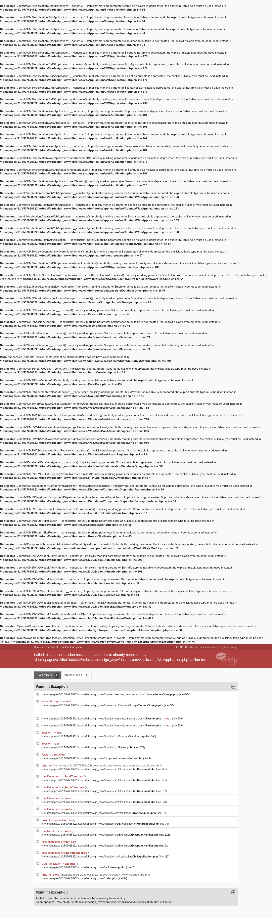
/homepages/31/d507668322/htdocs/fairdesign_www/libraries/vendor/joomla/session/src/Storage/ (111, 694)
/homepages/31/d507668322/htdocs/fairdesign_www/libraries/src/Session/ (94, 736)
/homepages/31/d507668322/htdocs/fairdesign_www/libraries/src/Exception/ (101, 834)
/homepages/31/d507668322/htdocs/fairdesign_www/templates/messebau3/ (93, 758)
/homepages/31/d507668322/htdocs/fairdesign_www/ (80, 878)
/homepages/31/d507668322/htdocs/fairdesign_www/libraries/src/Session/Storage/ (103, 705)
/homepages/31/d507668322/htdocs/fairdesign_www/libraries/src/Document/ (99, 769)
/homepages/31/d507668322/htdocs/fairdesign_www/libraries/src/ (88, 747)
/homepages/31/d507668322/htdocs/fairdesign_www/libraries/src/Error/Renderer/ (101, 823)
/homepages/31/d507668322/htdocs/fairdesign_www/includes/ (84, 867)
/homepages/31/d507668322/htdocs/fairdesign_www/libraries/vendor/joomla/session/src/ (102, 718)
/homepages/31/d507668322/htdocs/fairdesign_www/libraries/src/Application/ (101, 856)
